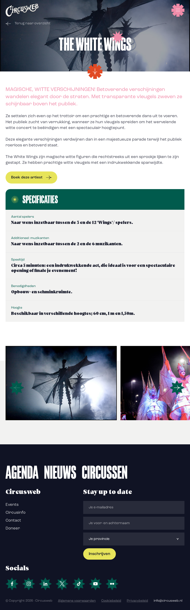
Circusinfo (15, 513)
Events (12, 505)
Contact (13, 521)
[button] (177, 387)
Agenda (22, 472)
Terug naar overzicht (33, 23)
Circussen (104, 472)
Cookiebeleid (111, 601)
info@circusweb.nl (168, 601)
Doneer (13, 528)
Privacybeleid (137, 601)
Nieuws (60, 472)
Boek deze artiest (26, 177)
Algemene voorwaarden (77, 601)
